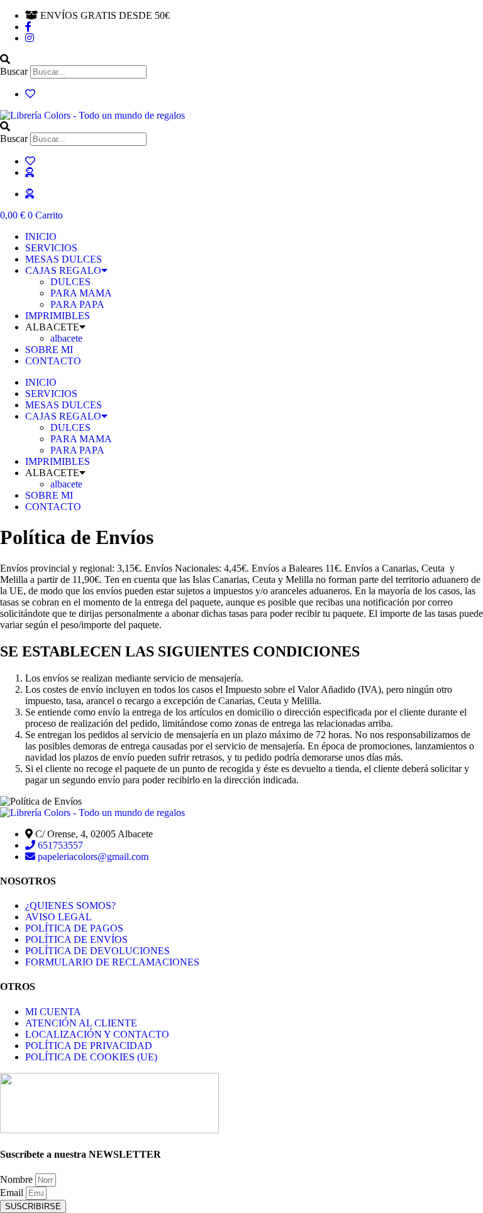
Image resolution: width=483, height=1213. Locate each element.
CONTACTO (53, 361)
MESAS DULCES (63, 259)
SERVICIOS (51, 247)
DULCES (70, 281)
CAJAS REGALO (63, 270)
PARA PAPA (77, 304)
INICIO (41, 236)
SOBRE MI (49, 349)
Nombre (17, 1179)
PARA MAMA (81, 293)
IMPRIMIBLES (57, 315)
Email (13, 1192)
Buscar (14, 71)
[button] (241, 59)
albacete (66, 338)
